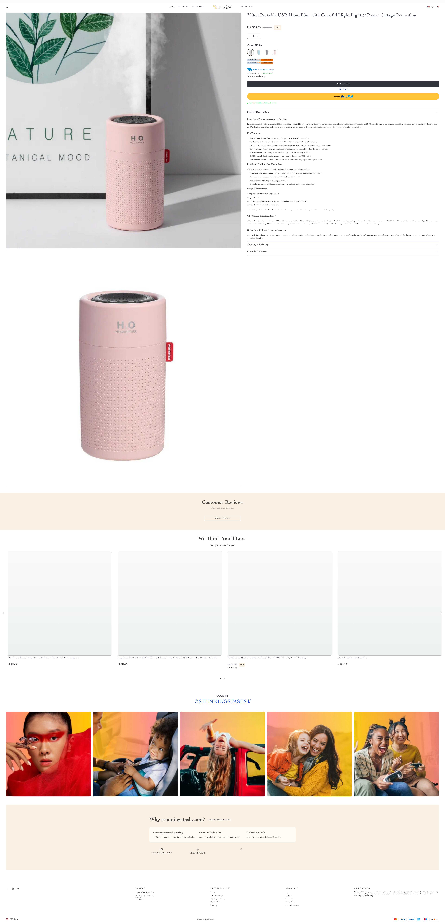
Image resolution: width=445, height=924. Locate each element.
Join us (222, 696)
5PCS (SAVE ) (254, 63)
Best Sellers (198, 7)
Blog (286, 892)
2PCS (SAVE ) (254, 60)
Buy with (337, 97)
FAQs (213, 892)
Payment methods (217, 895)
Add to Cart (343, 84)
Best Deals (183, 7)
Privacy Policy (290, 902)
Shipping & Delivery (218, 899)
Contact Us (289, 899)
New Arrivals (246, 7)
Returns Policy (216, 902)
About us (288, 895)
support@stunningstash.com (146, 892)
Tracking (214, 905)
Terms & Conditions (292, 905)
